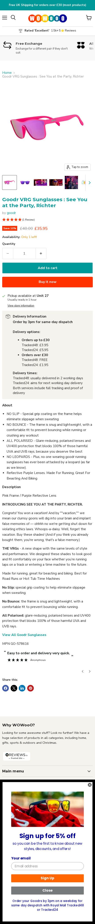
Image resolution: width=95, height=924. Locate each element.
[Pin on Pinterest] (30, 688)
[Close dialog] (90, 785)
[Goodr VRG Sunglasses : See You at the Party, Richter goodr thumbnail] (9, 182)
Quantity (8, 244)
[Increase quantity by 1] (41, 253)
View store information (21, 305)
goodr (11, 213)
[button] (47, 220)
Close (47, 890)
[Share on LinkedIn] (22, 688)
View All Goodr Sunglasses (24, 635)
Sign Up (47, 878)
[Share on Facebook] (5, 688)
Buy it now (48, 281)
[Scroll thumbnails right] (88, 183)
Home (7, 73)
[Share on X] (14, 688)
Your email (21, 858)
